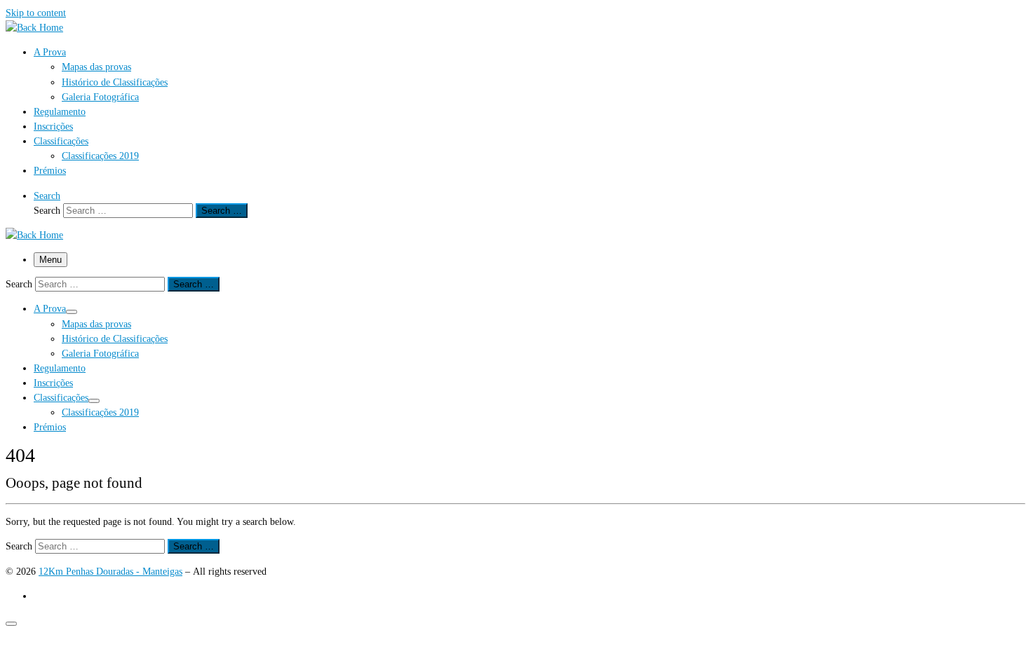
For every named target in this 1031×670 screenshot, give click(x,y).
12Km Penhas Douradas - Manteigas (110, 571)
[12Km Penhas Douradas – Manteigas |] (34, 27)
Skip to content (36, 12)
